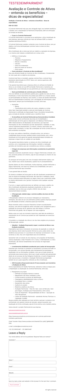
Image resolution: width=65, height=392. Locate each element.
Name (11, 360)
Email (11, 366)
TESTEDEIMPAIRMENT (26, 3)
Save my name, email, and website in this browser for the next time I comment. (32, 381)
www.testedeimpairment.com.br (18, 313)
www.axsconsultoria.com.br (17, 310)
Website (11, 372)
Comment (12, 339)
